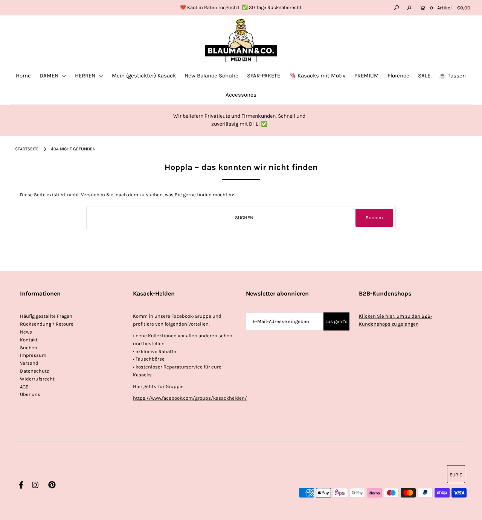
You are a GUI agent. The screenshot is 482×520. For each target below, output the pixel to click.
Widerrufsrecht (37, 379)
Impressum (33, 355)
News (26, 332)
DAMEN (50, 75)
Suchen (28, 347)
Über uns (30, 394)
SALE (424, 75)
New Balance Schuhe (211, 75)
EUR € (456, 475)
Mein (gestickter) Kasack (144, 75)
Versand (29, 363)
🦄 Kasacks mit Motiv (317, 75)
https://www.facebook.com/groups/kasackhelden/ (190, 398)
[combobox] (241, 217)
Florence (398, 75)
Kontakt (29, 340)
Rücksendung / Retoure (46, 324)
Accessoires (241, 94)
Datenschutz (34, 371)
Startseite (27, 149)
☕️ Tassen (452, 75)
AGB (24, 387)
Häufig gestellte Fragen (46, 316)
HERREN (86, 75)
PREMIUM (366, 75)
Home (23, 75)
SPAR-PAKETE (263, 75)
